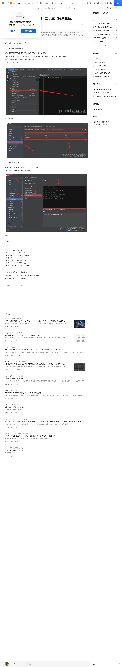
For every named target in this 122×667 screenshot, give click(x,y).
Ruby (21, 285)
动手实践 (41, 8)
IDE (13, 361)
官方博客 (47, 8)
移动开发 (15, 419)
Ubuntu (14, 333)
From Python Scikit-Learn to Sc (102, 89)
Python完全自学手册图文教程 (101, 73)
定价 (41, 3)
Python (16, 285)
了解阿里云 (62, 3)
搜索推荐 (20, 376)
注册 (111, 3)
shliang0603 (8, 419)
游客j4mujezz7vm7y (10, 405)
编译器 (25, 419)
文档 (98, 3)
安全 (22, 448)
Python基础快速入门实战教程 (101, 77)
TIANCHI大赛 (60, 8)
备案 (102, 3)
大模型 (20, 3)
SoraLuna (7, 318)
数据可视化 (16, 448)
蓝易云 (6, 390)
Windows (25, 405)
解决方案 (30, 3)
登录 (118, 3)
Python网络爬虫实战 (99, 69)
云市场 (46, 3)
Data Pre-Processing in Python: (102, 93)
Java (13, 318)
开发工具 (14, 433)
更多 (116, 53)
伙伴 (51, 3)
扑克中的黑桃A (9, 376)
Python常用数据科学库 (99, 66)
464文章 (28, 664)
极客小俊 (7, 361)
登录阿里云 (28, 31)
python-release (97, 109)
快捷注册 (12, 31)
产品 (24, 3)
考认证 (53, 8)
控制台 (106, 3)
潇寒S (13, 664)
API (11, 390)
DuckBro (7, 433)
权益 (36, 3)
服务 (56, 3)
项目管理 (23, 361)
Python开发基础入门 (99, 62)
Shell (18, 333)
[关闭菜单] (3, 3)
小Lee (6, 448)
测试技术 (17, 361)
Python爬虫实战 (97, 58)
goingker (7, 347)
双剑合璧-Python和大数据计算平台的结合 (105, 96)
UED (17, 318)
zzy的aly (7, 333)
